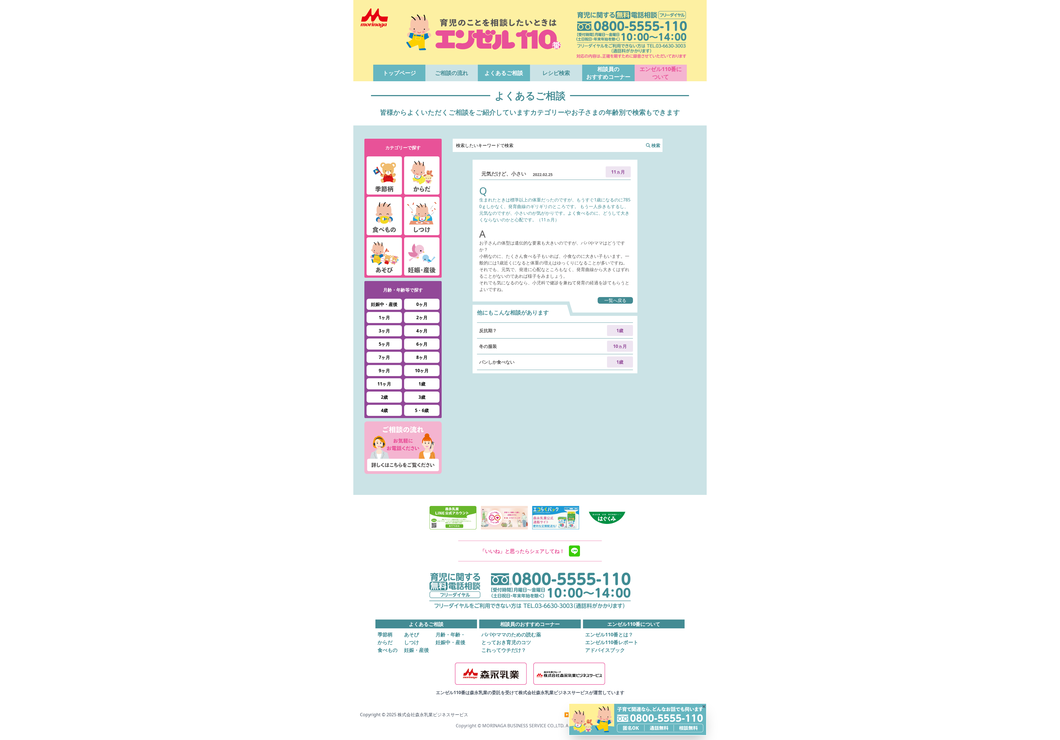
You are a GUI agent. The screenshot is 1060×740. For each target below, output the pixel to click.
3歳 (421, 397)
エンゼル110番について (661, 72)
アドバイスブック (605, 650)
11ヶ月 (384, 384)
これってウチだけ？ (503, 650)
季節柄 (385, 634)
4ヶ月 (422, 331)
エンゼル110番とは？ (609, 634)
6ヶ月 (422, 344)
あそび (411, 634)
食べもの (388, 650)
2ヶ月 (422, 317)
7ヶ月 (384, 357)
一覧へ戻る (615, 300)
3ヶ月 (384, 331)
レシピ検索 (556, 73)
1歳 (421, 384)
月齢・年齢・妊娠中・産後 (450, 638)
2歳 (384, 397)
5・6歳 (422, 410)
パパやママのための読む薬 (511, 634)
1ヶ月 (384, 317)
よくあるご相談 (503, 73)
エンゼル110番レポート (611, 642)
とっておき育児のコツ (506, 642)
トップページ (399, 73)
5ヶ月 (384, 344)
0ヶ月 (422, 304)
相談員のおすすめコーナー (608, 72)
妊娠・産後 (416, 650)
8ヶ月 (422, 357)
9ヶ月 (384, 371)
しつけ (411, 642)
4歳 (384, 410)
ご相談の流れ (451, 73)
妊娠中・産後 (384, 304)
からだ (385, 642)
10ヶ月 (422, 371)
